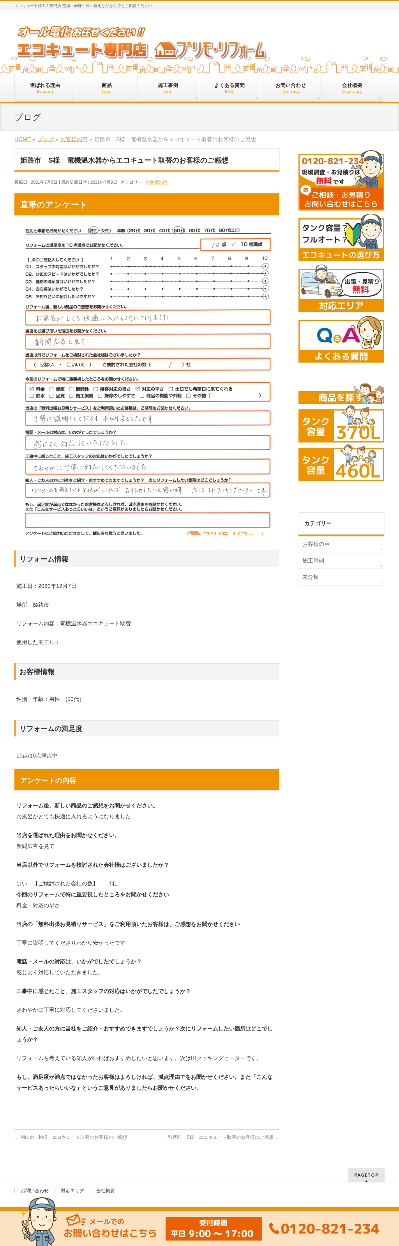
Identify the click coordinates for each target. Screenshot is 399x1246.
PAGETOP (366, 1174)
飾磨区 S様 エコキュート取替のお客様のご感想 (223, 1137)
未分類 (310, 577)
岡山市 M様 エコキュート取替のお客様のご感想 (70, 1137)
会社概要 (105, 1190)
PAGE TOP (383, 1202)
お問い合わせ (35, 1190)
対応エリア (72, 1190)
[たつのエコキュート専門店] (142, 53)
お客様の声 (156, 182)
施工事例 (313, 561)
